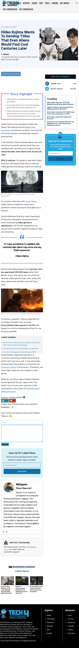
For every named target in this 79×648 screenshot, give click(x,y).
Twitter (70, 630)
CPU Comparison (26, 9)
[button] (76, 3)
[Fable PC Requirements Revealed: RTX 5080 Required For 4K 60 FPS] (22, 580)
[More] (33, 82)
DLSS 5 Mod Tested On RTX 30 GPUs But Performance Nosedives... (36, 589)
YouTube (71, 633)
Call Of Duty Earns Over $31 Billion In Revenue (20, 348)
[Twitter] (19, 82)
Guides (34, 3)
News (5, 3)
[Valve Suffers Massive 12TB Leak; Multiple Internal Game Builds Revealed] (7, 580)
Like (74, 84)
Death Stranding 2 (18, 567)
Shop (70, 615)
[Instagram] (7, 532)
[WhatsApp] (24, 82)
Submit (5, 444)
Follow (73, 89)
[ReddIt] (28, 82)
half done (16, 361)
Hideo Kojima (30, 567)
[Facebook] (14, 82)
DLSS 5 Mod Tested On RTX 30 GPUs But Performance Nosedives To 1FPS (60, 113)
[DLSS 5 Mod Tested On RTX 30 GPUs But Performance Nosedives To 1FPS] (36, 580)
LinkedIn (71, 626)
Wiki (41, 3)
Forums (55, 3)
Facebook (71, 622)
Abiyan (6, 54)
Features (50, 622)
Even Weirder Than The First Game (29, 314)
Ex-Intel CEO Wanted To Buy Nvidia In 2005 (19, 352)
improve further (8, 367)
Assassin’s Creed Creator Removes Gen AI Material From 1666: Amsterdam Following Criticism (60, 123)
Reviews (26, 3)
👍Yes (5, 400)
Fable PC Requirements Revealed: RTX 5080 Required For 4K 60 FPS (22, 590)
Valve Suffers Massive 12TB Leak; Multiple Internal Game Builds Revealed (6, 590)
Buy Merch (64, 3)
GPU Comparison (10, 9)
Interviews (51, 619)
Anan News (31, 201)
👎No (12, 400)
